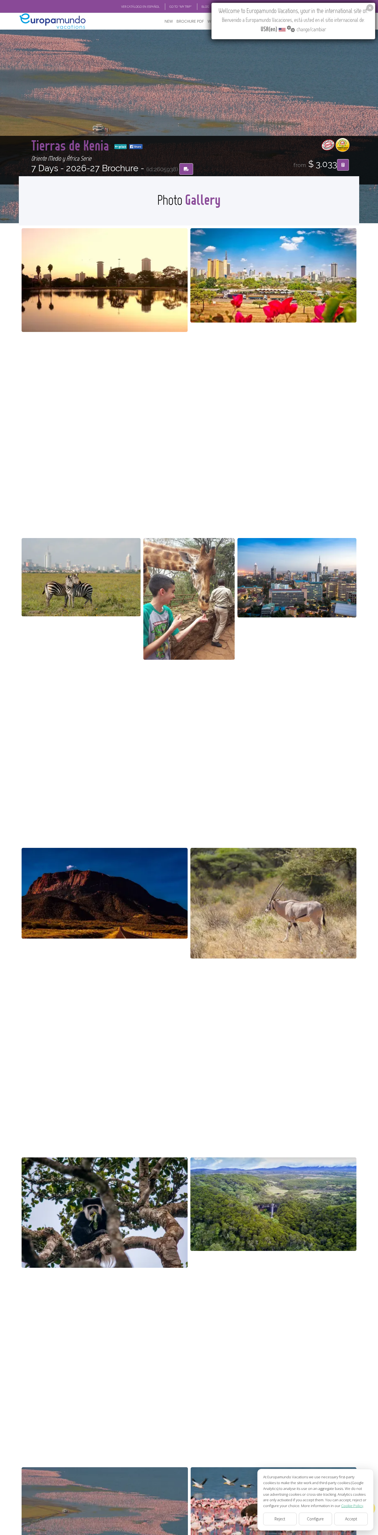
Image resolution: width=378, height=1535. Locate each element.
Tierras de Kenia (71, 145)
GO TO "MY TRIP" (180, 6)
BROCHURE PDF (190, 21)
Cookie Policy (352, 1505)
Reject (280, 1518)
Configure (315, 1518)
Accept (351, 1518)
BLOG (205, 6)
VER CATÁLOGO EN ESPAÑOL (140, 6)
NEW (169, 21)
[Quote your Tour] (343, 165)
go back (122, 147)
